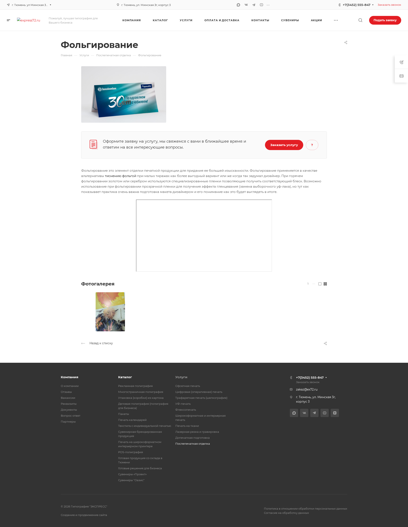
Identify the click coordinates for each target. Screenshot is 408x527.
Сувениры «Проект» (132, 474)
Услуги (181, 377)
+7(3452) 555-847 (356, 5)
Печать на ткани (187, 425)
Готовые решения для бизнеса (140, 468)
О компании (70, 386)
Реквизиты (68, 403)
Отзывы (66, 391)
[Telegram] (254, 5)
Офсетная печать (187, 386)
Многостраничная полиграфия (140, 391)
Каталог (125, 377)
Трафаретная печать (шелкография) (201, 397)
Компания (69, 377)
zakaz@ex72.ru (306, 389)
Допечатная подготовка (192, 437)
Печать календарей (132, 420)
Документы (69, 409)
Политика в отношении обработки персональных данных (305, 508)
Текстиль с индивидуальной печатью (144, 425)
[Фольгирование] (110, 311)
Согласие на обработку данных (286, 512)
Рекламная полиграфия (135, 386)
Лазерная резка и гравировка (197, 431)
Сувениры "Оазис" (131, 480)
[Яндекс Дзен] (335, 413)
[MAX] (238, 5)
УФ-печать (183, 403)
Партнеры (68, 421)
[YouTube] (261, 5)
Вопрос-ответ (70, 415)
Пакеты (123, 414)
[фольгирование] (123, 94)
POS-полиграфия (130, 452)
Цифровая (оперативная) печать (198, 391)
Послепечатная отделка (192, 443)
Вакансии (68, 397)
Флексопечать (185, 409)
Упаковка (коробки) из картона (141, 397)
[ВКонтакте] (246, 5)
